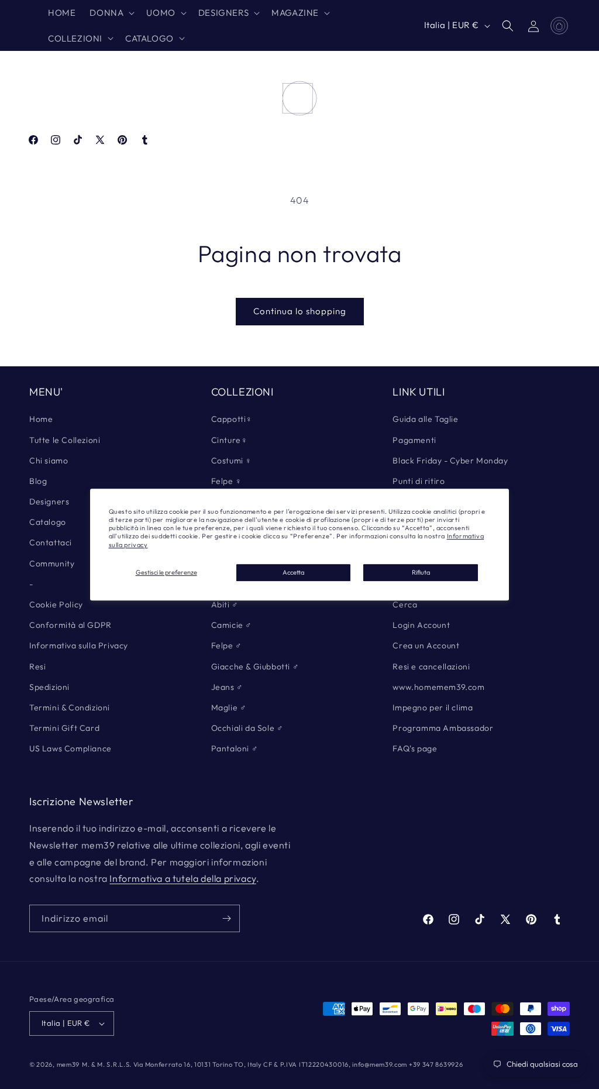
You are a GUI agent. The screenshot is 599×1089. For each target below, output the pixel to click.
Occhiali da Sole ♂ (247, 728)
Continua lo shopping (299, 311)
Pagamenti (414, 440)
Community (51, 563)
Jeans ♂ (227, 687)
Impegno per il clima (433, 707)
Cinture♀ (229, 440)
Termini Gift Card (64, 728)
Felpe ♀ (226, 481)
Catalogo (47, 522)
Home (41, 419)
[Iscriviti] (226, 918)
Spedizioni (49, 687)
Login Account (421, 625)
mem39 (68, 1064)
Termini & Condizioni (69, 707)
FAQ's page (415, 748)
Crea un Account (426, 645)
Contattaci (50, 542)
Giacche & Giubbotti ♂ (255, 666)
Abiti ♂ (225, 604)
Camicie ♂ (231, 625)
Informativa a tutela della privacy (182, 878)
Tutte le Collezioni (64, 440)
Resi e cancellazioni (431, 666)
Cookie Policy (56, 604)
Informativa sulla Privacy (78, 645)
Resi (37, 666)
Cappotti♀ (232, 419)
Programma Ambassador (443, 728)
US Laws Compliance (70, 748)
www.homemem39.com (438, 687)
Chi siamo (48, 460)
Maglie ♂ (229, 707)
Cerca (405, 604)
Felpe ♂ (226, 645)
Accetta (293, 572)
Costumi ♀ (231, 460)
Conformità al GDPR (70, 625)
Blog (38, 481)
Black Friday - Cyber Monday (450, 460)
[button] (110, 13)
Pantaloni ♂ (235, 748)
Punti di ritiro (419, 481)
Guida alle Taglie (425, 419)
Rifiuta (421, 572)
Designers (49, 501)
